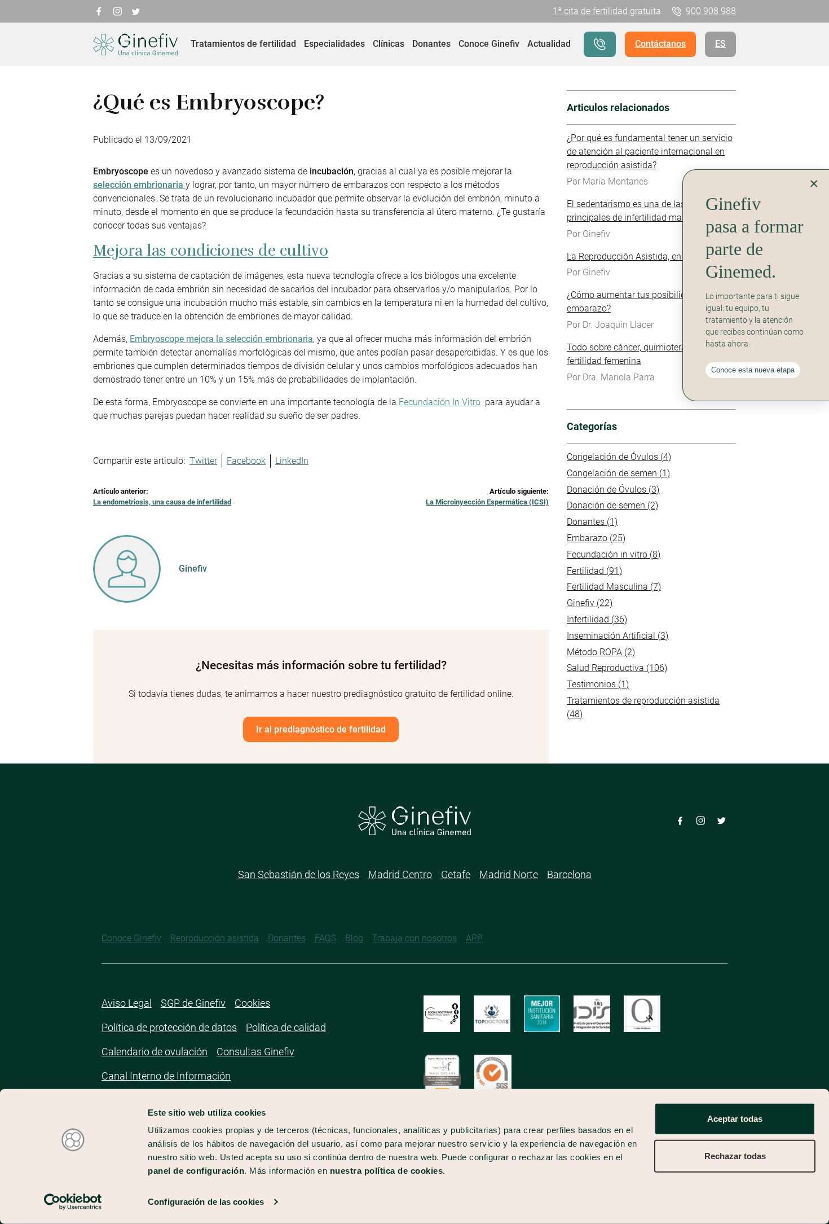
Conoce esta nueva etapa (753, 370)
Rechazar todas (735, 1155)
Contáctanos (660, 43)
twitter (136, 10)
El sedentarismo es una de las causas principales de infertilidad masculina (641, 211)
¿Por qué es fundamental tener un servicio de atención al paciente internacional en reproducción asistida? (650, 151)
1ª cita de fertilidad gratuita (607, 11)
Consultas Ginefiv (255, 1052)
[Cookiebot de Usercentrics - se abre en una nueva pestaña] (73, 1202)
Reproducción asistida (214, 938)
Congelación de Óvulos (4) (619, 456)
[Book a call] (600, 44)
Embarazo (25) (596, 538)
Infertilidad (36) (597, 619)
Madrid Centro (400, 874)
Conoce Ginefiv (488, 43)
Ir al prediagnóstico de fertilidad (321, 729)
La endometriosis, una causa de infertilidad (162, 502)
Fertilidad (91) (594, 570)
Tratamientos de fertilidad (243, 43)
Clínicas (388, 43)
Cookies (252, 1003)
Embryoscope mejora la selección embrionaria (221, 339)
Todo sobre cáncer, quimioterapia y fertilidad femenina (636, 354)
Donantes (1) (592, 521)
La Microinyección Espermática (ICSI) (487, 502)
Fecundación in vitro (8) (613, 554)
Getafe (455, 874)
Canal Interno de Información (166, 1076)
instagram (118, 10)
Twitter (203, 460)
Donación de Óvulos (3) (613, 489)
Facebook (246, 460)
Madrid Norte (508, 874)
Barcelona (569, 874)
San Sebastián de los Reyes (298, 874)
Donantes (431, 43)
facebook (99, 10)
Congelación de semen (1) (618, 473)
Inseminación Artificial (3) (617, 635)
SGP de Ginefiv (193, 1003)
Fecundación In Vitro (439, 402)
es (720, 43)
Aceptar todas (734, 1119)
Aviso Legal (127, 1003)
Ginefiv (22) (589, 603)
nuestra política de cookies (386, 1170)
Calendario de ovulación (155, 1052)
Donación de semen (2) (612, 505)
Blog (354, 938)
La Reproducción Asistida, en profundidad (649, 256)
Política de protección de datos (169, 1027)
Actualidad (549, 43)
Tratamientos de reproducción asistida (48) (643, 707)
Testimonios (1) (598, 684)
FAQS (325, 938)
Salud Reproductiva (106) (617, 668)
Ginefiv (193, 568)
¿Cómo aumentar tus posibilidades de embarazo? (642, 301)
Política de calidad (286, 1027)
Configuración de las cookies (206, 1202)
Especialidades (334, 43)
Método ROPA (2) (601, 652)
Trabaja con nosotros (414, 938)
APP (474, 938)
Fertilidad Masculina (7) (614, 586)
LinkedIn (291, 460)
